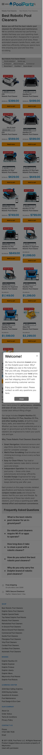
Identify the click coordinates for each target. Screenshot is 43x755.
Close (21, 399)
